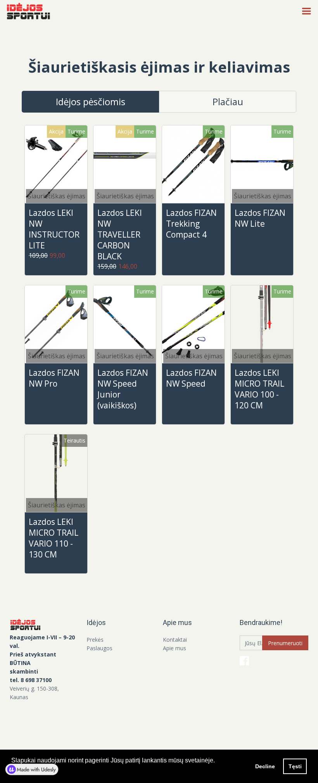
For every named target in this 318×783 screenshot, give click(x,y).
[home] (30, 11)
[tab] (90, 102)
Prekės (95, 639)
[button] (306, 11)
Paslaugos (99, 648)
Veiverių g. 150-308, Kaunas (34, 693)
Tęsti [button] (295, 766)
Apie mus (174, 648)
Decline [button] (265, 766)
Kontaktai (175, 639)
